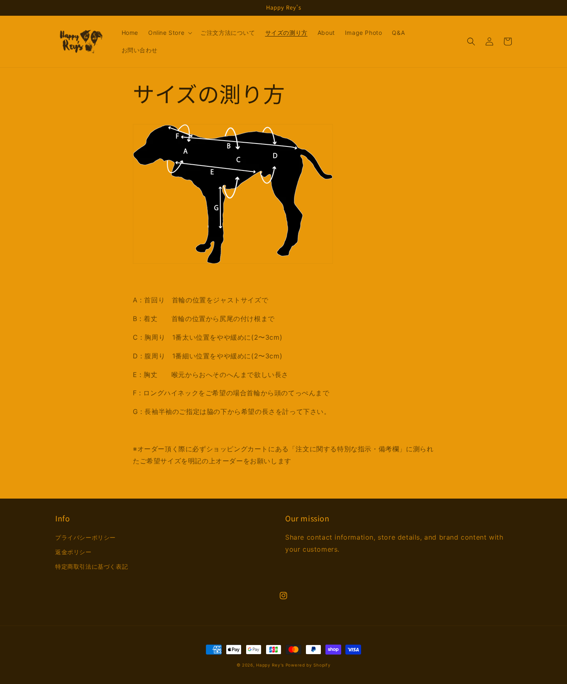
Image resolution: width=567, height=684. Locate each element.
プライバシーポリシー (85, 537)
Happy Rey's (270, 664)
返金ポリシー (73, 551)
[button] (169, 32)
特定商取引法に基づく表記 (91, 566)
